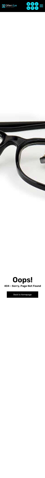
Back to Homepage (23, 294)
